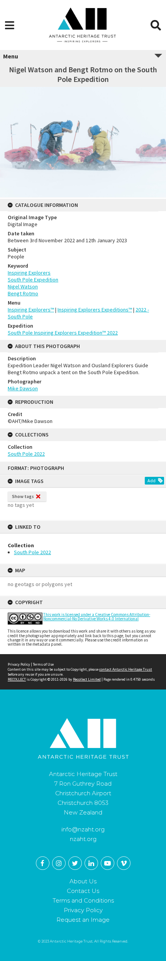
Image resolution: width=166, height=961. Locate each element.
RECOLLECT (17, 679)
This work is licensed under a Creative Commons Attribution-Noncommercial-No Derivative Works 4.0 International (96, 616)
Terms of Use (43, 664)
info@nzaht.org (83, 829)
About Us (83, 881)
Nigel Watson (23, 286)
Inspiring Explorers (29, 272)
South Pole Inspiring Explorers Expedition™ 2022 (63, 332)
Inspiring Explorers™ (31, 309)
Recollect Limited (87, 679)
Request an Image (83, 919)
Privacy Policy (19, 664)
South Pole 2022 (32, 552)
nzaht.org (83, 839)
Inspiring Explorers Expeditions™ (95, 309)
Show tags (23, 496)
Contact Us (83, 890)
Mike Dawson (23, 388)
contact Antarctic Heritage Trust (125, 669)
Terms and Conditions (83, 900)
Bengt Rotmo (23, 293)
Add (151, 480)
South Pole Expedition (33, 279)
